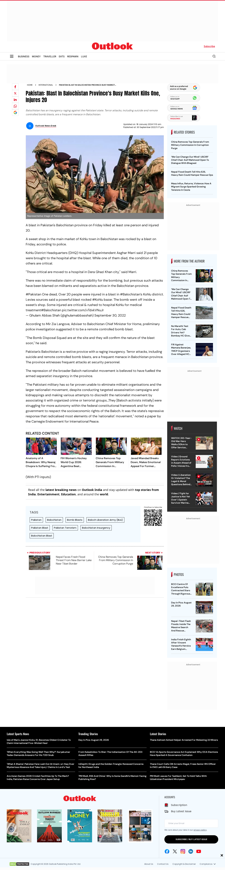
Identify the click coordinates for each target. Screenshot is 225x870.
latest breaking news (61, 490)
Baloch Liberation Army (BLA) (105, 520)
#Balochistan (130, 294)
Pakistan (36, 520)
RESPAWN (72, 56)
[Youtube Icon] (198, 851)
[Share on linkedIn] (15, 100)
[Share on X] (15, 93)
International (46, 85)
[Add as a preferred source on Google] (15, 112)
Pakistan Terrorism (65, 527)
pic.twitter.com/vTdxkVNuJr (83, 310)
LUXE (84, 56)
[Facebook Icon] (167, 851)
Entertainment (48, 494)
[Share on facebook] (15, 87)
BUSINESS (23, 56)
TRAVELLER (49, 56)
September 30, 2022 (110, 315)
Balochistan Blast (41, 535)
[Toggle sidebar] (11, 56)
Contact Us (163, 864)
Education (68, 494)
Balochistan (54, 520)
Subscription (179, 805)
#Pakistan (33, 294)
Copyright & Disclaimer (184, 864)
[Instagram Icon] (182, 851)
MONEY (36, 56)
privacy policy (200, 830)
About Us (148, 864)
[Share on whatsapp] (15, 106)
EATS (62, 56)
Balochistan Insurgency (96, 527)
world (104, 494)
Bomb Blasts (74, 520)
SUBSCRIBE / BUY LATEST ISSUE (191, 839)
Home (30, 85)
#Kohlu (97, 299)
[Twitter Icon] (175, 851)
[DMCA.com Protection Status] (19, 864)
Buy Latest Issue (181, 811)
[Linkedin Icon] (190, 851)
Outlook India (92, 490)
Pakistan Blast (39, 527)
